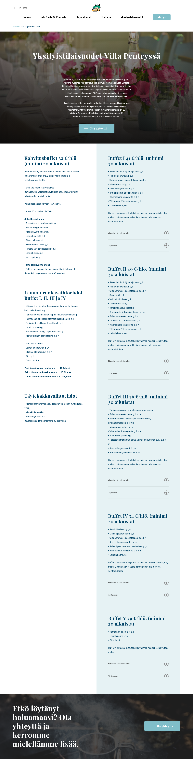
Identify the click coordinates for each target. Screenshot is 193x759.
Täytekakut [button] (112, 245)
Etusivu (16, 26)
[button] (96, 128)
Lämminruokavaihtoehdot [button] (118, 233)
